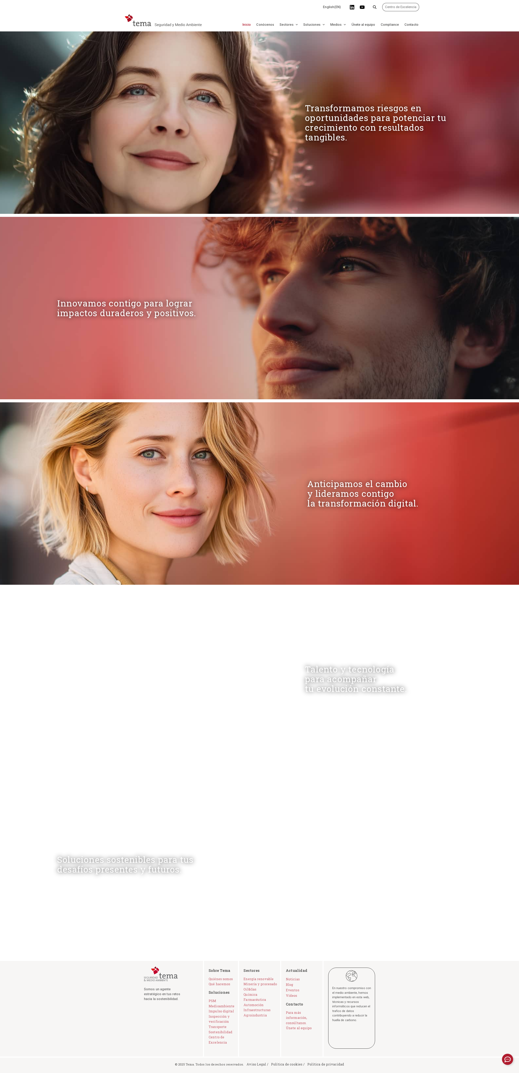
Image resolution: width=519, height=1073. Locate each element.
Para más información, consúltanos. (296, 1017)
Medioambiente (221, 1006)
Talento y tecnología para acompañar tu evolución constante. (356, 678)
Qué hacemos (219, 984)
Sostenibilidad (220, 1032)
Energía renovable (258, 979)
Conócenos (265, 25)
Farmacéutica (254, 999)
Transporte (217, 1027)
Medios (336, 25)
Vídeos (291, 995)
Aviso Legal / (257, 1064)
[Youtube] (362, 7)
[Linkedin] (352, 7)
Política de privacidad (325, 1064)
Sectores (287, 25)
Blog (289, 984)
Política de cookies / (288, 1064)
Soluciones (312, 25)
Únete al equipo (363, 25)
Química (250, 994)
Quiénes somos (221, 979)
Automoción (253, 1005)
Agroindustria (255, 1015)
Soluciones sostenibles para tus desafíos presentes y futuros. (125, 864)
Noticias (293, 979)
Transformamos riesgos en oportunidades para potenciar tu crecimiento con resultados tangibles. (375, 122)
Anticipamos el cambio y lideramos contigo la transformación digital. (362, 493)
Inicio (246, 25)
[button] (374, 7)
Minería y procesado (260, 984)
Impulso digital (221, 1011)
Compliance (390, 25)
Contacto (411, 25)
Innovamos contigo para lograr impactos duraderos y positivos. (126, 308)
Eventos (292, 990)
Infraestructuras (256, 1010)
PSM (212, 1001)
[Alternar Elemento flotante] (507, 1059)
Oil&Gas (249, 989)
